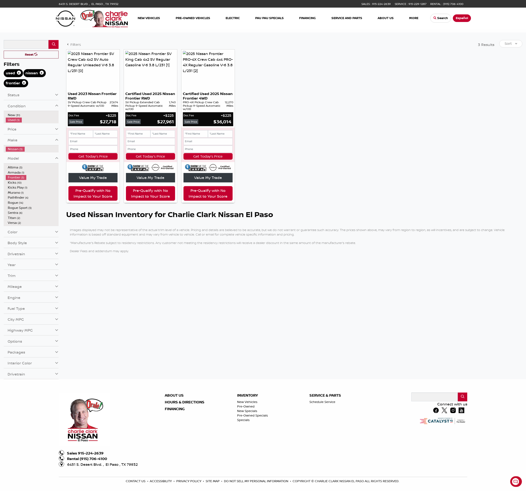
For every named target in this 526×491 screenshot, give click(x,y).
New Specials (247, 411)
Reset (29, 54)
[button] (149, 18)
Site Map (213, 481)
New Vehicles (247, 402)
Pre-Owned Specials (252, 415)
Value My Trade (93, 177)
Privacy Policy (189, 481)
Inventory (247, 395)
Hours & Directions (184, 402)
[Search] (53, 44)
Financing (175, 409)
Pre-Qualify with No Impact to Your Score (93, 193)
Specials (243, 420)
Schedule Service (322, 402)
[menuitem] (32, 115)
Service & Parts (325, 395)
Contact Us (136, 481)
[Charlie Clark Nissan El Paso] (92, 17)
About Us (174, 395)
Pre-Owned (246, 406)
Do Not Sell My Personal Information (256, 481)
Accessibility (161, 481)
